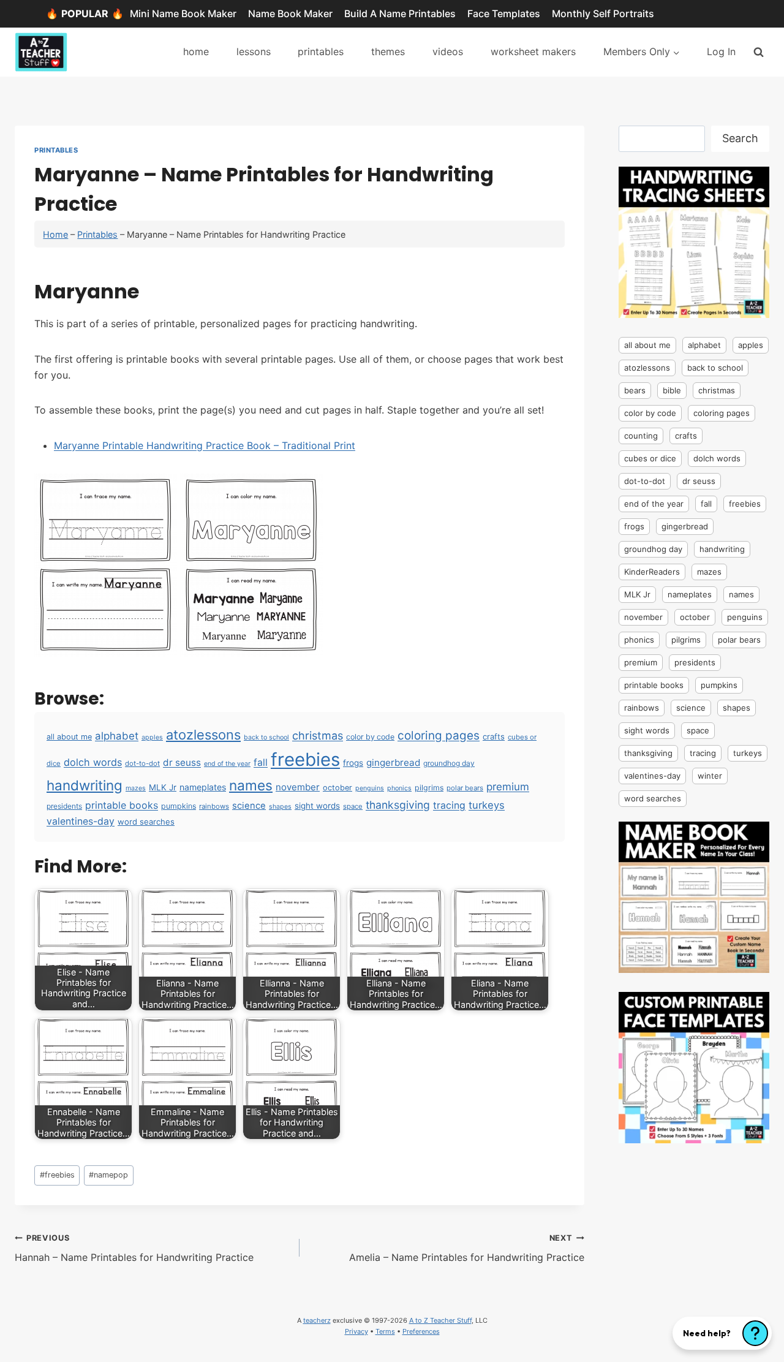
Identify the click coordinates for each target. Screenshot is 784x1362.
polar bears (465, 788)
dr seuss (182, 762)
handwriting (85, 785)
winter (710, 776)
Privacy (356, 1331)
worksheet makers (533, 51)
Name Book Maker (290, 13)
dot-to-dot (142, 763)
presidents (64, 806)
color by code (370, 736)
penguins (369, 788)
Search (740, 138)
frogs (353, 763)
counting (641, 436)
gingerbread (393, 762)
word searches (146, 822)
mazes (136, 788)
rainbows (214, 806)
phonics (399, 788)
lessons (253, 51)
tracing (449, 805)
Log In (721, 51)
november (298, 787)
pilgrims (429, 787)
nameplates (202, 787)
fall (261, 762)
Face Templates (503, 13)
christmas (317, 735)
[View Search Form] (758, 51)
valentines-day (81, 821)
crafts (494, 736)
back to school (266, 737)
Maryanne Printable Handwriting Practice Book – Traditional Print (204, 445)
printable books (121, 805)
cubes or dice (650, 458)
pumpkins (178, 806)
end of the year (227, 764)
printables (321, 51)
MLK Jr (162, 787)
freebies (305, 759)
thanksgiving (398, 804)
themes (388, 51)
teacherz (317, 1320)
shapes (280, 807)
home (196, 51)
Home (55, 234)
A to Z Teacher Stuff (440, 1320)
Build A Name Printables (400, 13)
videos (447, 51)
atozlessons (203, 735)
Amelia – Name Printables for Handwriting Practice (466, 1248)
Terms (385, 1331)
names (251, 785)
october (337, 787)
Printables (56, 150)
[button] (722, 1333)
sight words (317, 806)
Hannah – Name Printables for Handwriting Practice (134, 1248)
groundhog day (449, 763)
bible (672, 390)
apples (152, 737)
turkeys (487, 805)
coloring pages (439, 735)
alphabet (116, 736)
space (353, 806)
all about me (69, 736)
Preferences (421, 1331)
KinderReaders (652, 572)
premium (507, 787)
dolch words (93, 762)
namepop (108, 1174)
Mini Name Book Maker (183, 13)
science (249, 805)
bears (635, 390)
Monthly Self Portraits (603, 13)
